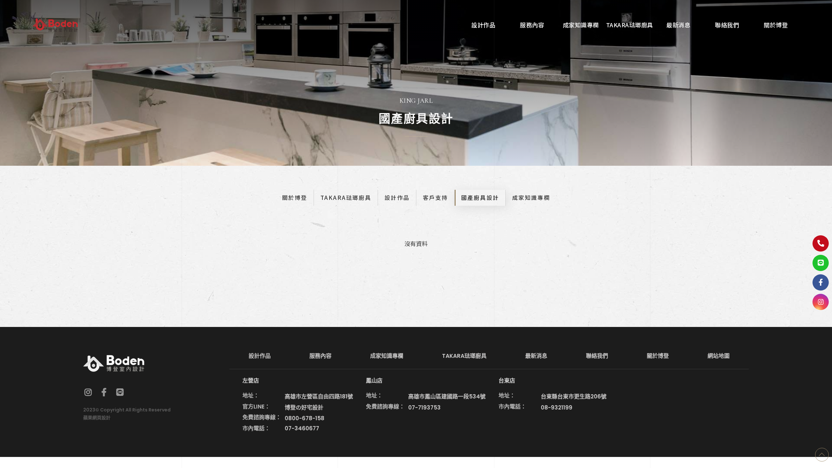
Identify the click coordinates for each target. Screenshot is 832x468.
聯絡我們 (597, 356)
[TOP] (822, 455)
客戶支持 (435, 197)
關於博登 (294, 197)
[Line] (820, 263)
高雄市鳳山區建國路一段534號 (447, 396)
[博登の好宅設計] (55, 24)
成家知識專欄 (531, 197)
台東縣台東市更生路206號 (573, 396)
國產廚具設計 (480, 197)
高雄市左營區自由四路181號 (319, 396)
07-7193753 (424, 407)
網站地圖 (719, 356)
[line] (120, 392)
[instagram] (820, 302)
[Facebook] (820, 282)
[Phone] (820, 243)
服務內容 (320, 356)
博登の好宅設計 (304, 407)
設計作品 (397, 197)
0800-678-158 (304, 418)
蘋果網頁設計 (96, 417)
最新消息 (536, 356)
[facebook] (104, 392)
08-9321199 (556, 407)
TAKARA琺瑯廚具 (345, 197)
